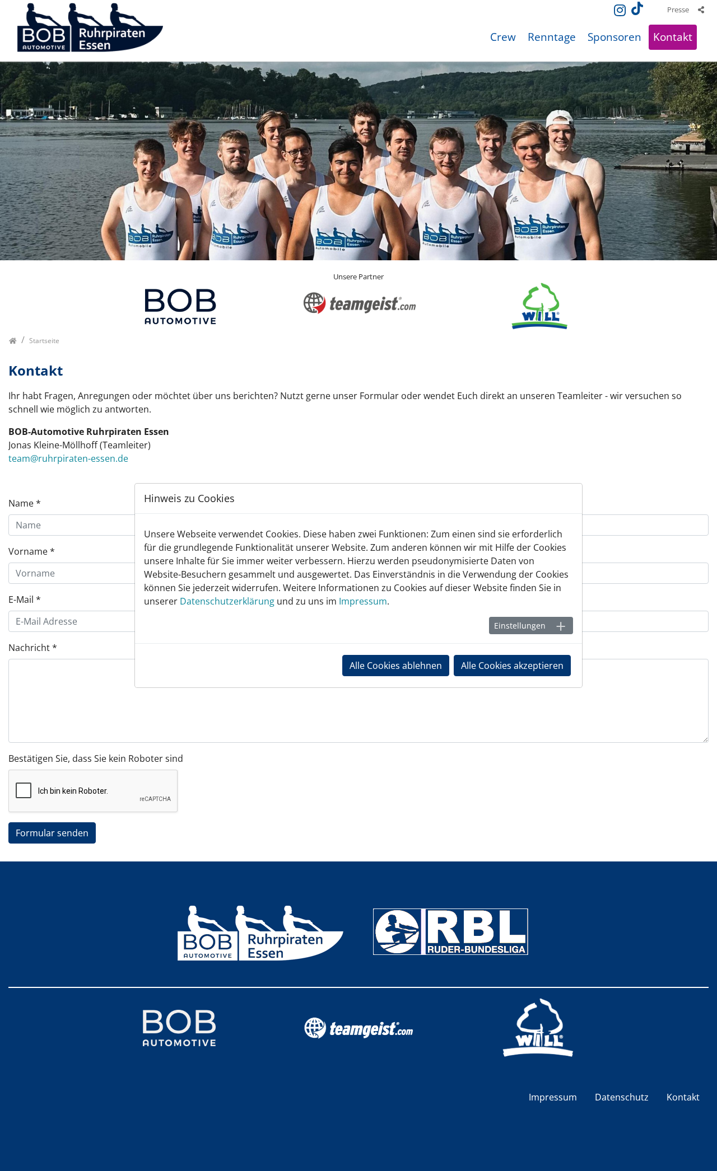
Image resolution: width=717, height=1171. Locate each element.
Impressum (363, 601)
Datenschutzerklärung (227, 601)
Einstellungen (520, 625)
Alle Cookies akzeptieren (512, 665)
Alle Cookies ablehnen (396, 665)
